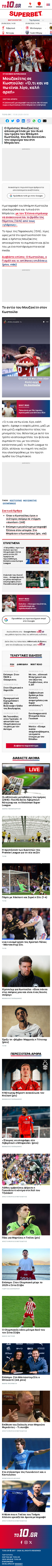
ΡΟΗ (12, 664)
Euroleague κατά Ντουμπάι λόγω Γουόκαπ (38, 716)
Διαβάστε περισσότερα (26, 745)
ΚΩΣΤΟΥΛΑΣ (16, 500)
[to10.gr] (11, 4)
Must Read (36, 664)
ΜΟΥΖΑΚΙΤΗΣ (30, 500)
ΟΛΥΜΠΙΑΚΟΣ (9, 503)
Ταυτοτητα (7, 1555)
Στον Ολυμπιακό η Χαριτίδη (13, 689)
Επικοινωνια (7, 1561)
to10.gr (6, 114)
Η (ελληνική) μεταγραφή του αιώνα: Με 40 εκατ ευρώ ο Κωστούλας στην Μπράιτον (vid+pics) (25, 104)
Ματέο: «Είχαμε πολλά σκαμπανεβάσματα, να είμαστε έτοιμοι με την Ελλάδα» (39, 733)
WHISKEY (19, 1564)
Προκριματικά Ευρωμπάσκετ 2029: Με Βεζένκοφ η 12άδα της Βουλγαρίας (13, 703)
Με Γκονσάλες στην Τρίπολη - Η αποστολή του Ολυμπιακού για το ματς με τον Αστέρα (12, 723)
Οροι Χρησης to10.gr (11, 1559)
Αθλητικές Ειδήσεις (37, 641)
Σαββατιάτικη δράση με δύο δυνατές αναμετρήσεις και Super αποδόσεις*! (38, 699)
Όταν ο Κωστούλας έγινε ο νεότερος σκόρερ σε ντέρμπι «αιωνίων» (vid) (23, 519)
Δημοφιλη (22, 664)
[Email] (44, 120)
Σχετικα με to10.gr (11, 1557)
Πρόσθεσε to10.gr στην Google (28, 195)
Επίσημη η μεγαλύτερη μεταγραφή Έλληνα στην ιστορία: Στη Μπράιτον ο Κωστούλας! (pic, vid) (26, 530)
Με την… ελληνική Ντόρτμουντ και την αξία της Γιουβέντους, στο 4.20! (38, 679)
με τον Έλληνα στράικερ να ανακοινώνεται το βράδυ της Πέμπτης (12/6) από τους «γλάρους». (25, 219)
